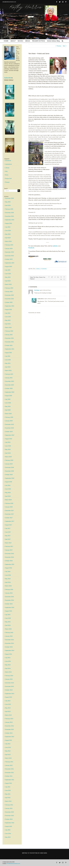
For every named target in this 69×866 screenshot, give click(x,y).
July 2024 (7, 227)
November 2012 (9, 729)
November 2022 (9, 298)
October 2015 (9, 603)
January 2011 (8, 808)
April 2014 (8, 668)
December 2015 (9, 596)
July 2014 (7, 657)
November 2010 (9, 815)
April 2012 (8, 754)
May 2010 (8, 837)
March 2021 (8, 370)
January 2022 (9, 334)
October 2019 (9, 431)
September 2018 (9, 478)
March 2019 (8, 456)
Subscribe (7, 78)
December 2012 (9, 726)
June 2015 (8, 618)
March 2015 (8, 629)
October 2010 (9, 819)
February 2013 (9, 718)
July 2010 (7, 830)
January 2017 (9, 550)
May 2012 (8, 751)
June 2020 (8, 402)
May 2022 (8, 320)
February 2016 (9, 589)
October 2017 (9, 517)
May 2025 (8, 202)
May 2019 (8, 449)
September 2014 (9, 650)
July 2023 (7, 270)
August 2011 (8, 783)
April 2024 (8, 237)
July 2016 (7, 571)
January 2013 (9, 722)
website (55, 246)
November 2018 (9, 471)
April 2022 (8, 324)
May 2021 (8, 363)
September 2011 (9, 779)
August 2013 (8, 697)
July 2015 (7, 614)
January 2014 (9, 679)
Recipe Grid (8, 178)
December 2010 (9, 812)
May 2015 (8, 621)
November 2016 (9, 557)
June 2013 (8, 704)
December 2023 (9, 252)
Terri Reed (36, 290)
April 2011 (8, 797)
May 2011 (7, 794)
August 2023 (8, 266)
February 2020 (9, 417)
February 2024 (9, 245)
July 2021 (7, 356)
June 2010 (8, 833)
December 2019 (9, 424)
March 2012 (8, 758)
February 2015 (9, 632)
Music (6, 175)
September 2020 (9, 392)
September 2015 (9, 607)
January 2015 (9, 636)
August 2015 (8, 611)
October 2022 (9, 302)
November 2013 (9, 686)
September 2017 (9, 521)
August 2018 (8, 481)
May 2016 (8, 578)
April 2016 (8, 582)
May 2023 (8, 277)
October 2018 (9, 474)
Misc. (6, 171)
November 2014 (9, 643)
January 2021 (9, 377)
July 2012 (7, 743)
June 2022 (8, 316)
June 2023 (8, 273)
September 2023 (9, 263)
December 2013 (9, 682)
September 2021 (9, 349)
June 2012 (8, 747)
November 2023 (9, 255)
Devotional (8, 160)
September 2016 (9, 564)
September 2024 (9, 219)
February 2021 (9, 374)
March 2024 (8, 241)
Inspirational (8, 164)
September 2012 (9, 736)
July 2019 (7, 442)
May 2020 (8, 406)
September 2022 (9, 306)
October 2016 (9, 560)
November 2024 (9, 216)
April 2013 (8, 711)
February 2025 (9, 209)
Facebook (31, 247)
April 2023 (8, 280)
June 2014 (8, 661)
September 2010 (9, 822)
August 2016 (8, 568)
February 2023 (9, 288)
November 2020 (9, 385)
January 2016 (9, 593)
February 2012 (9, 761)
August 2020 (8, 395)
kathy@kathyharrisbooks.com (9, 1)
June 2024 (8, 230)
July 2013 (7, 700)
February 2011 (9, 805)
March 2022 (8, 327)
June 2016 (8, 575)
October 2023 (9, 259)
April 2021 (8, 367)
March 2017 (8, 543)
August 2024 (8, 223)
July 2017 (7, 528)
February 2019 (9, 460)
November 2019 (9, 428)
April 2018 (8, 496)
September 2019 (9, 435)
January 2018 (9, 507)
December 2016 (9, 553)
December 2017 (9, 510)
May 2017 (8, 535)
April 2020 (8, 410)
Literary (38, 268)
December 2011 (9, 769)
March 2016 (8, 586)
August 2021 (8, 352)
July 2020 (7, 399)
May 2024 (8, 234)
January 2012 (9, 765)
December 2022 (9, 295)
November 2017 (9, 514)
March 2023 (8, 284)
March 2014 (8, 672)
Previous (59, 46)
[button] (62, 41)
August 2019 (8, 438)
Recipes (7, 182)
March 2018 (8, 499)
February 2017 (9, 546)
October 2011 (8, 776)
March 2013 (8, 715)
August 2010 (8, 826)
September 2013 (9, 693)
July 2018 (7, 485)
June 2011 (8, 790)
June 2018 (8, 489)
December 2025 (9, 198)
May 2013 (8, 708)
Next (64, 46)
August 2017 (8, 525)
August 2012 (8, 740)
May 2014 (8, 664)
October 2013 (9, 690)
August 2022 (8, 309)
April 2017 (8, 539)
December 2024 (9, 212)
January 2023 (9, 291)
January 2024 (9, 248)
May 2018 (8, 492)
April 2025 (8, 205)
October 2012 (9, 733)
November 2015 (9, 600)
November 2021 (9, 341)
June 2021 (8, 359)
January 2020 (9, 420)
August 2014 (8, 654)
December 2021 (9, 338)
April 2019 (8, 453)
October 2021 (9, 345)
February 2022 (9, 331)
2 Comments (44, 268)
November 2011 (9, 772)
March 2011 (8, 801)
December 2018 (9, 467)
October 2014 (9, 647)
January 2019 (9, 464)
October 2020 (9, 388)
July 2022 (7, 313)
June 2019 (8, 446)
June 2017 (8, 532)
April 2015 (8, 625)
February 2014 (9, 675)
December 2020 (9, 381)
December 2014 (9, 639)
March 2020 (8, 413)
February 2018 (9, 503)
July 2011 (7, 787)
